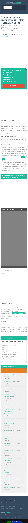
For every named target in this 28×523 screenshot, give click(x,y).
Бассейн (11, 72)
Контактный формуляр (6, 506)
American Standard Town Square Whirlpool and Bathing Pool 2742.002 (9, 411)
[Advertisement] (14, 52)
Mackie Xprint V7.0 (8, 443)
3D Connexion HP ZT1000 (9, 388)
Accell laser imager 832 (9, 403)
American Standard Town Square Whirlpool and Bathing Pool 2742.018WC (9, 421)
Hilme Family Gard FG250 (9, 487)
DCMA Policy (21, 508)
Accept (9, 522)
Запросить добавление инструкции (9, 508)
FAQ (14, 506)
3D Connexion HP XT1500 (9, 381)
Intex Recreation (16, 74)
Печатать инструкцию (10, 81)
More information (16, 522)
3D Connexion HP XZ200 (9, 374)
